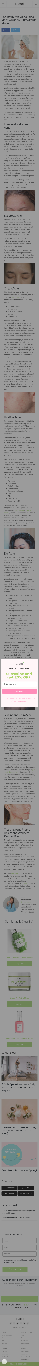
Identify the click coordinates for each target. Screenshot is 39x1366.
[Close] (35, 661)
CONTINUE (19, 691)
